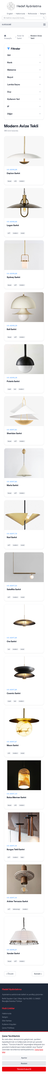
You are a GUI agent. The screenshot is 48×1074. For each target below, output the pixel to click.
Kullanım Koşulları (9, 1024)
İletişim (43, 13)
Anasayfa (8, 38)
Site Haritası (7, 1021)
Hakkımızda (20, 13)
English (10, 13)
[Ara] (44, 18)
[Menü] (44, 24)
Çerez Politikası (8, 1028)
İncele (24, 153)
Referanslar (32, 13)
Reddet (24, 1063)
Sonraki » (38, 974)
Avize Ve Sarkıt (20, 37)
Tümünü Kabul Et (24, 1069)
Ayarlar (24, 1058)
